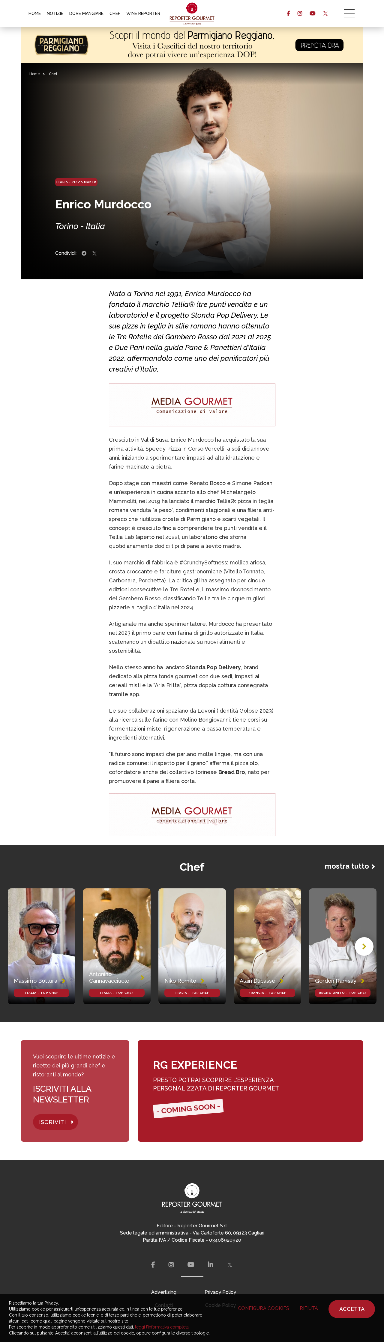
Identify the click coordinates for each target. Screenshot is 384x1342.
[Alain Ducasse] (267, 946)
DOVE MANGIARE (86, 13)
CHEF (115, 13)
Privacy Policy (220, 1292)
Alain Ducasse (257, 981)
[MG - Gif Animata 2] (192, 405)
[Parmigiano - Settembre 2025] (192, 45)
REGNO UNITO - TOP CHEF (343, 992)
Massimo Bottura (35, 981)
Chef (53, 74)
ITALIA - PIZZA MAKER (76, 182)
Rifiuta (309, 1308)
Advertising (163, 1292)
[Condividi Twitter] (94, 253)
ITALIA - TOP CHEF (41, 992)
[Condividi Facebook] (84, 253)
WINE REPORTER (143, 13)
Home (34, 74)
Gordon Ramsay (335, 981)
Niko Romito (180, 981)
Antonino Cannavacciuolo (109, 977)
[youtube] (312, 13)
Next (364, 946)
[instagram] (300, 13)
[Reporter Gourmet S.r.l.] (192, 13)
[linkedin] (210, 1265)
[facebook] (288, 13)
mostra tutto (347, 866)
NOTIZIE (55, 13)
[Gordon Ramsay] (342, 946)
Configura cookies (263, 1308)
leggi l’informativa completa (162, 1327)
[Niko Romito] (192, 946)
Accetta (351, 1309)
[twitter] (325, 13)
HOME (34, 13)
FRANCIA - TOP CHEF (267, 992)
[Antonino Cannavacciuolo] (117, 946)
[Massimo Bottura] (41, 946)
